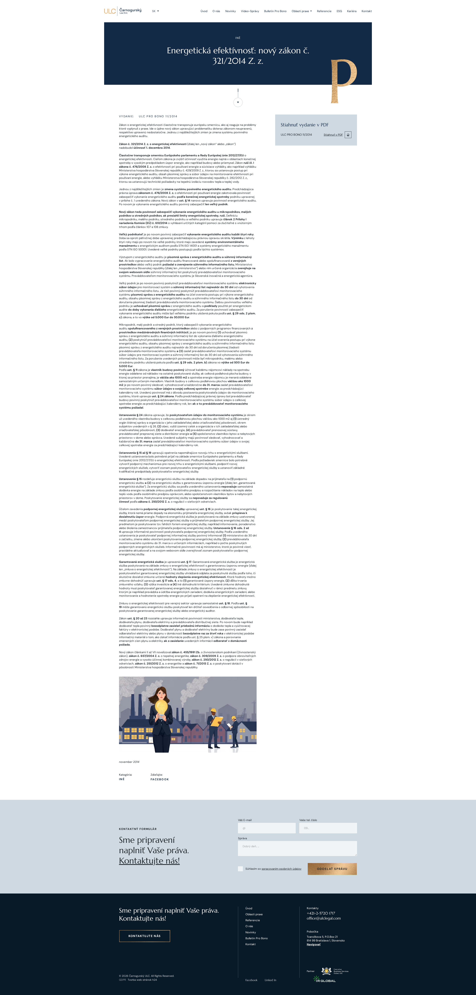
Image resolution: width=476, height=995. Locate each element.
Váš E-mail (245, 820)
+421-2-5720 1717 (321, 913)
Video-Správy (250, 11)
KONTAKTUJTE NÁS (144, 936)
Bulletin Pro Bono (275, 11)
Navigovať (314, 944)
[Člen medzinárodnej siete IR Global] (324, 979)
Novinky (230, 11)
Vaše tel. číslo (308, 820)
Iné (122, 779)
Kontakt (367, 11)
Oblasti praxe (300, 11)
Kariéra (351, 11)
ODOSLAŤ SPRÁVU (332, 869)
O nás (216, 11)
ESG (339, 11)
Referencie (324, 11)
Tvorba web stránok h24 (142, 979)
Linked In (270, 980)
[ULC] (122, 11)
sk (153, 11)
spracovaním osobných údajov (281, 869)
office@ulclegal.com (324, 918)
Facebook (160, 779)
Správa (242, 838)
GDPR (122, 979)
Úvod (204, 11)
